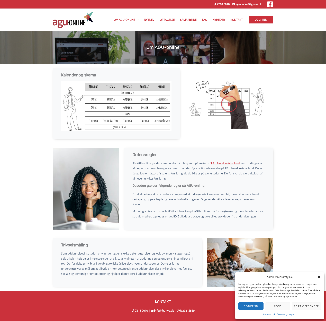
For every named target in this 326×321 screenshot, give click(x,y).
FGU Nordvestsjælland (225, 163)
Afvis (278, 306)
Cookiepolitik (269, 314)
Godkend (250, 306)
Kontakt (236, 20)
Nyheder (219, 20)
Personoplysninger (286, 314)
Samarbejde (188, 20)
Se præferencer (306, 306)
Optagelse (167, 20)
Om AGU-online (124, 20)
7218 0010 (223, 4)
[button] (319, 277)
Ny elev (149, 20)
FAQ (204, 20)
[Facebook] (270, 4)
